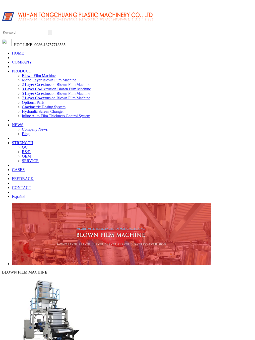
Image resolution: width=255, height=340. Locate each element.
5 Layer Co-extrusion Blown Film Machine (56, 93)
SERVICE (30, 161)
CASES (18, 170)
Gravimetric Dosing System (43, 107)
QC (25, 147)
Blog (26, 134)
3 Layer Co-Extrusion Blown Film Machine (56, 89)
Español (18, 196)
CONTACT (21, 187)
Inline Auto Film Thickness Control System (56, 116)
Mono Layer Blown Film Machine (49, 80)
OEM (26, 156)
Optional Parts (33, 102)
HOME (18, 53)
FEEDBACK (23, 178)
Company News (35, 129)
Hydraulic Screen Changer (43, 111)
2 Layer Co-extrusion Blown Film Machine (56, 84)
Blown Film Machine (39, 75)
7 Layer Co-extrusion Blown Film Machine (56, 98)
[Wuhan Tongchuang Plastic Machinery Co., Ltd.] (77, 27)
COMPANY (22, 62)
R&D (26, 152)
